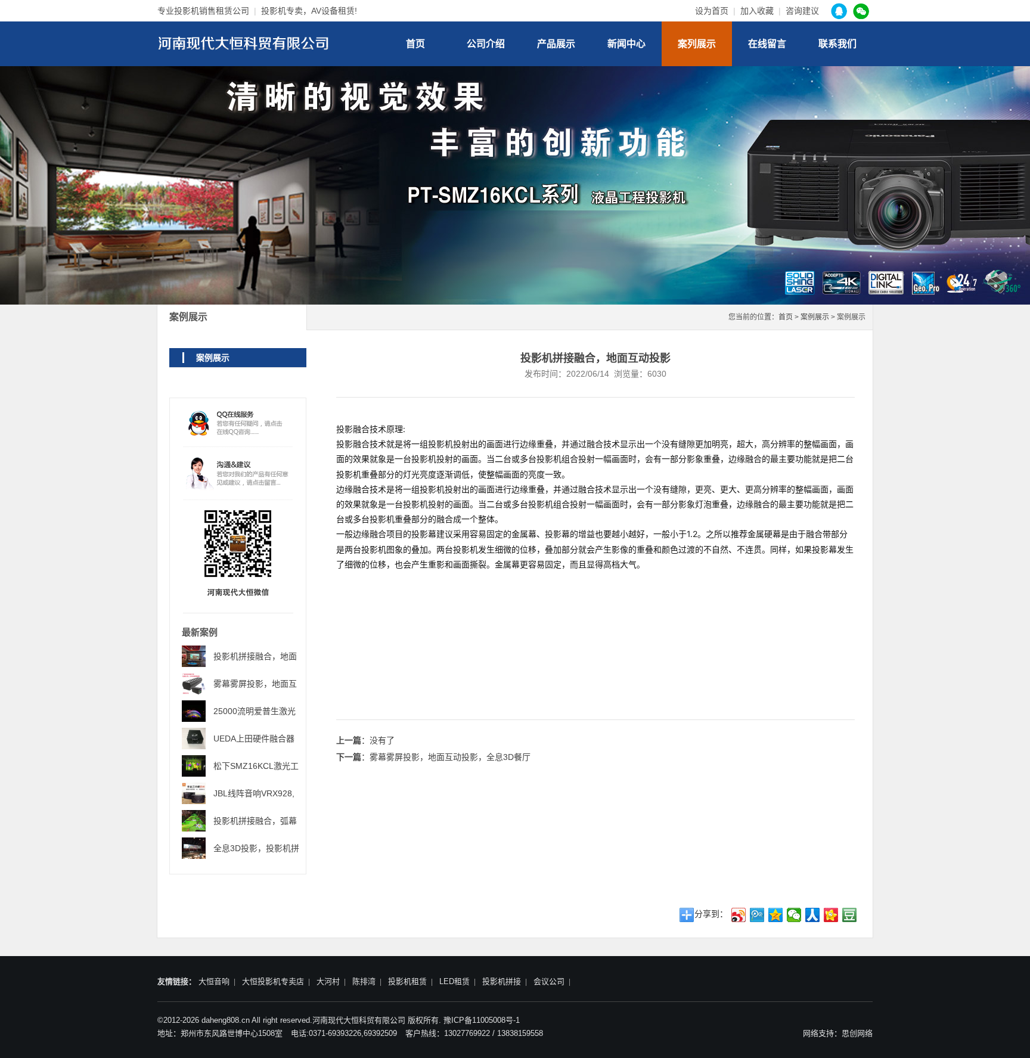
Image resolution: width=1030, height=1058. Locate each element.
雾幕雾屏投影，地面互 (255, 683)
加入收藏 (757, 10)
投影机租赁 (407, 981)
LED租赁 (454, 981)
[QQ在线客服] (238, 425)
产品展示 (556, 44)
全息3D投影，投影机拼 (256, 848)
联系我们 (837, 44)
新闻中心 (626, 44)
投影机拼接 (501, 981)
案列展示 (697, 44)
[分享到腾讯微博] (757, 915)
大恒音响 (213, 981)
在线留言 (767, 44)
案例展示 (815, 317)
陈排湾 (364, 981)
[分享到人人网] (812, 915)
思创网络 (857, 1033)
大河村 (328, 981)
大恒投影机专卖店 (273, 981)
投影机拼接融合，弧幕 (255, 821)
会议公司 (548, 981)
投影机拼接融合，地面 (255, 656)
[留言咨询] (238, 473)
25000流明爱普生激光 (254, 711)
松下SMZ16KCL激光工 (256, 766)
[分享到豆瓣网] (849, 915)
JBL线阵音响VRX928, (253, 793)
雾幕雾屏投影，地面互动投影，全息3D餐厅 (450, 757)
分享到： (711, 914)
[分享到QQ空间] (775, 915)
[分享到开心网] (831, 915)
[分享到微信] (794, 915)
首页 (415, 44)
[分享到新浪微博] (738, 915)
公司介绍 (486, 44)
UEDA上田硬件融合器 (253, 738)
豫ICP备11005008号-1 (481, 1020)
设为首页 (711, 10)
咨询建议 (802, 10)
